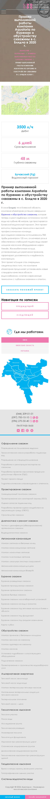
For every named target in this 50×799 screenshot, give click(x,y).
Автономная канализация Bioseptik (17, 570)
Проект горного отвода (12, 479)
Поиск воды (6, 719)
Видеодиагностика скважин (14, 533)
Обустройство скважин (14, 630)
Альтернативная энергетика (17, 673)
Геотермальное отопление (14, 699)
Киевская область (25, 345)
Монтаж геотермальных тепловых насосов (21, 687)
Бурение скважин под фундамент (17, 615)
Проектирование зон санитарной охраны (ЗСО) (24, 498)
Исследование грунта (11, 723)
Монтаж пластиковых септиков (15, 557)
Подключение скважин (12, 661)
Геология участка (9, 714)
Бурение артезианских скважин (16, 590)
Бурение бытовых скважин (13, 595)
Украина (25, 351)
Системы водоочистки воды (17, 779)
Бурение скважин (11, 576)
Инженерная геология (11, 732)
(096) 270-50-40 (41, 7)
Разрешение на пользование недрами (19, 448)
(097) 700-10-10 (41, 4)
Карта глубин (7, 625)
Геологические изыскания (16, 709)
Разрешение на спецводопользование (19, 460)
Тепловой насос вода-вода (14, 683)
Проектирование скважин (16, 489)
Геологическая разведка (12, 728)
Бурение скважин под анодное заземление (22, 620)
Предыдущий (25, 306)
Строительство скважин (12, 515)
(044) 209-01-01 (41, 2)
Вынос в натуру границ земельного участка (21, 768)
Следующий (25, 315)
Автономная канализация (16, 538)
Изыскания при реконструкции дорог (18, 742)
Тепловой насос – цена (12, 704)
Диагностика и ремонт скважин (19, 520)
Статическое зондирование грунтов (18, 746)
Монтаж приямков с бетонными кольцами (21, 635)
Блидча (12, 207)
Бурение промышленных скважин (17, 585)
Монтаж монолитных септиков (15, 552)
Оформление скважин (14, 443)
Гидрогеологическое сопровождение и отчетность (24, 483)
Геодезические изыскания (16, 763)
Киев (25, 340)
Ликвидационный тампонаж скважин (18, 494)
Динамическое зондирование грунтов (19, 751)
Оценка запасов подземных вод (16, 503)
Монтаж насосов (9, 649)
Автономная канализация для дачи (17, 566)
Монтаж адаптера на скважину (16, 644)
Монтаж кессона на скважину (15, 640)
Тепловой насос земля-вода (14, 678)
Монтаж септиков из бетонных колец (18, 543)
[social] (24, 4)
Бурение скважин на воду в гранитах (18, 604)
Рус (41, 12)
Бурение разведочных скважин (16, 581)
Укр (46, 12)
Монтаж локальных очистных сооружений (21, 561)
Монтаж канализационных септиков (18, 548)
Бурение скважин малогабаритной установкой (23, 599)
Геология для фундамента (13, 737)
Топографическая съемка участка (17, 773)
